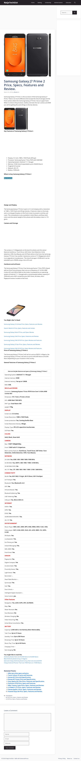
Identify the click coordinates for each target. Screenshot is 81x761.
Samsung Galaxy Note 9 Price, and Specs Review (19, 332)
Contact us (76, 758)
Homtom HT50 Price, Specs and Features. (22, 683)
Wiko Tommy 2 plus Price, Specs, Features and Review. (26, 685)
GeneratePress (24, 758)
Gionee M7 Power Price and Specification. (22, 679)
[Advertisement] (27, 18)
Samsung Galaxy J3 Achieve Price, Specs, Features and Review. (23, 324)
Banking (40, 2)
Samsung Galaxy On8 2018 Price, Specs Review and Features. (23, 340)
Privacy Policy (62, 758)
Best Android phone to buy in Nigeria (15, 659)
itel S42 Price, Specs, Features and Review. (17, 697)
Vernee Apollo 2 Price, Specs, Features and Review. (25, 689)
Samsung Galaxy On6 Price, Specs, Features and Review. (21, 336)
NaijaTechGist (11, 2)
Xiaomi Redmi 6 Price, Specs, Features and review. (19, 328)
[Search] (74, 12)
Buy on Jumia (8, 178)
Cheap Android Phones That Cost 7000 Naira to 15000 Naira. (23, 663)
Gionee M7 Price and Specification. (19, 677)
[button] (75, 2)
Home (32, 2)
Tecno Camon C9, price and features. (20, 675)
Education (68, 2)
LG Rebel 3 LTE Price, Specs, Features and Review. (24, 687)
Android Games (58, 2)
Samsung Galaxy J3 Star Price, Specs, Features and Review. (22, 344)
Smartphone (9, 695)
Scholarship (48, 2)
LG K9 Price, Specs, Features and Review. (16, 699)
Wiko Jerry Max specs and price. (18, 673)
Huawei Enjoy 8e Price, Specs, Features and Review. (25, 691)
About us (69, 758)
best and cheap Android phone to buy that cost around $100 (23, 661)
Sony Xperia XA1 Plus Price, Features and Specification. (26, 681)
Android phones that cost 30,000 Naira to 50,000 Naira (21, 657)
